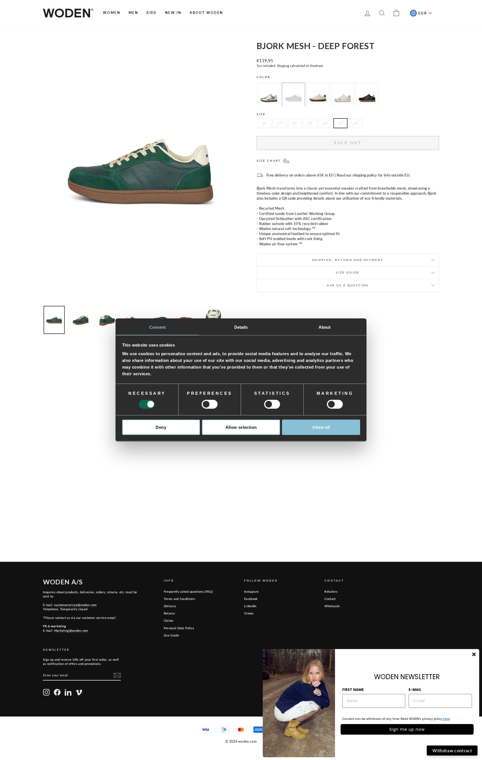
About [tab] (325, 327)
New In (173, 13)
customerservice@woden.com (75, 605)
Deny (161, 427)
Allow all (321, 427)
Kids (151, 13)
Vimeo (249, 613)
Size (261, 114)
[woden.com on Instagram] (46, 692)
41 (340, 123)
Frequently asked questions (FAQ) (188, 591)
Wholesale (332, 606)
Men (133, 13)
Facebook (251, 599)
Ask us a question (347, 285)
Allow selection (241, 427)
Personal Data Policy (179, 628)
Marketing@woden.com (71, 630)
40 (325, 123)
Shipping (283, 65)
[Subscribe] (117, 675)
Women (111, 13)
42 (355, 123)
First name (353, 689)
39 (310, 123)
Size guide (348, 272)
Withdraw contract (452, 750)
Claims (168, 620)
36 (264, 123)
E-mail (415, 689)
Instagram (251, 591)
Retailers (331, 591)
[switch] (210, 404)
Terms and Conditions (179, 599)
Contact (330, 599)
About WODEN (206, 13)
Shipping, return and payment (348, 260)
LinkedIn (250, 606)
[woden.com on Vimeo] (79, 692)
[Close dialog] (474, 654)
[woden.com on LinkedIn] (68, 692)
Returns (169, 613)
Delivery (170, 606)
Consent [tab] (157, 327)
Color (264, 77)
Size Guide (171, 635)
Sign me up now (407, 729)
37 (279, 123)
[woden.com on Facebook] (57, 692)
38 (294, 123)
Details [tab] (241, 327)
